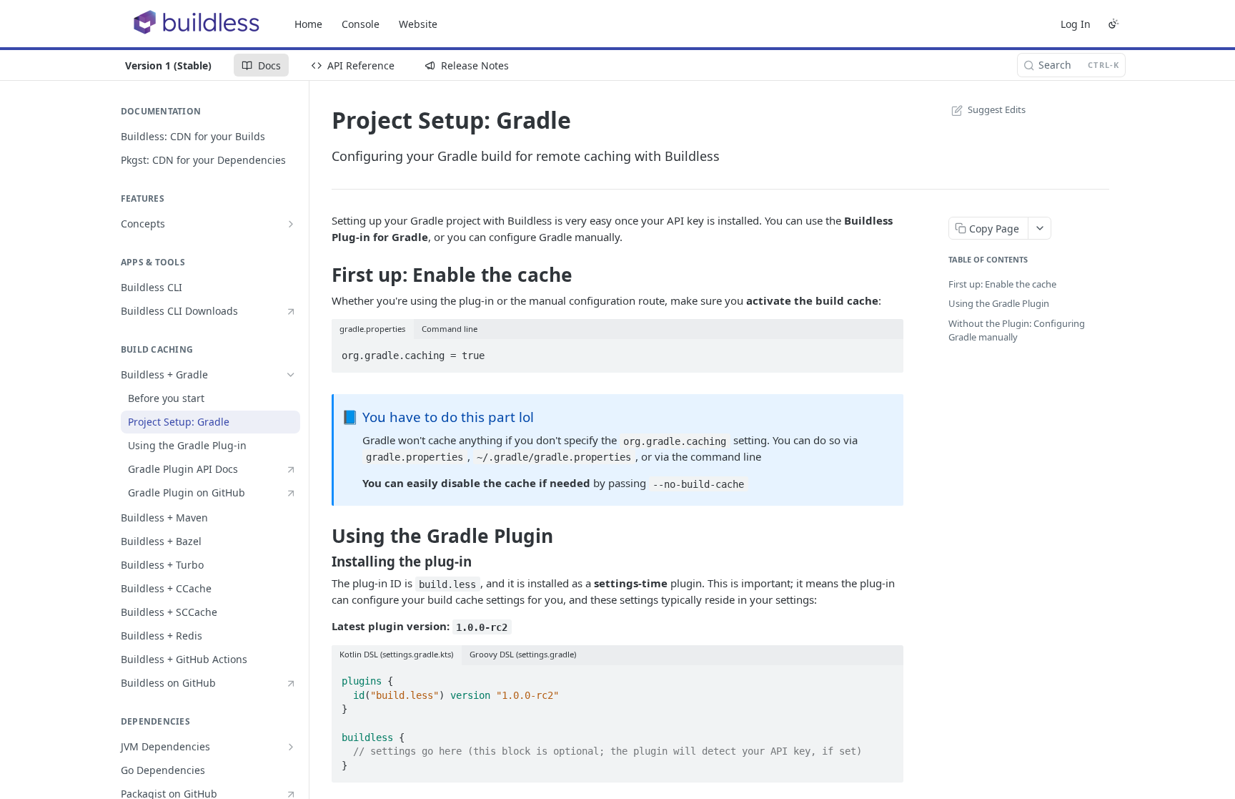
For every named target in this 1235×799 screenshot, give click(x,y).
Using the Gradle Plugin (998, 303)
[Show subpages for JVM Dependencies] (291, 747)
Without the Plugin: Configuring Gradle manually (1016, 330)
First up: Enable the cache (1002, 284)
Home (308, 24)
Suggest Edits (997, 109)
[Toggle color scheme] (1113, 23)
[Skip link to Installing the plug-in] (322, 561)
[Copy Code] (886, 351)
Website (418, 24)
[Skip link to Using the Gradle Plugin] (322, 535)
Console (361, 24)
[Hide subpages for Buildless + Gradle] (291, 375)
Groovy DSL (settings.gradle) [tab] (523, 654)
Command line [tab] (449, 328)
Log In (1076, 24)
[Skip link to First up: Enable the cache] (322, 274)
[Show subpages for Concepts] (291, 224)
